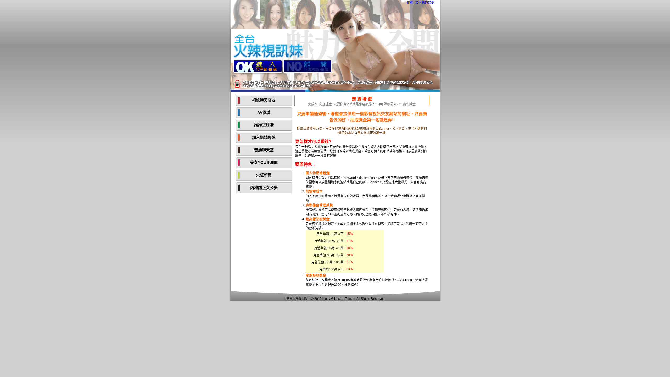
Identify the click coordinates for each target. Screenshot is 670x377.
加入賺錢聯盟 (264, 137)
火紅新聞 (264, 175)
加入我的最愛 (424, 2)
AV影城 (263, 112)
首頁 (410, 2)
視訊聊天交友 (264, 100)
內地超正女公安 (264, 187)
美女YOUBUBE (264, 162)
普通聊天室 (264, 150)
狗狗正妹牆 (264, 125)
